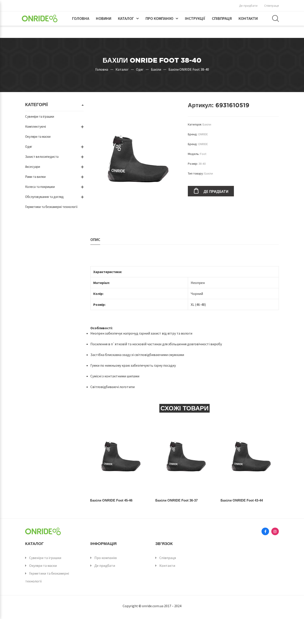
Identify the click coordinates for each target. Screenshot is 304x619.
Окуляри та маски (38, 136)
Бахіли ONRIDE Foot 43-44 (242, 500)
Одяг (140, 69)
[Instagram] (275, 531)
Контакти (248, 18)
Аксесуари (32, 167)
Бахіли (156, 69)
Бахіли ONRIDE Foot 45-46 (111, 500)
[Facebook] (265, 531)
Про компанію (159, 18)
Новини (103, 18)
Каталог (126, 18)
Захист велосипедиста (42, 156)
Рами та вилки (35, 177)
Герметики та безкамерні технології (51, 207)
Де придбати (248, 6)
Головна (80, 18)
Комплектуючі (35, 126)
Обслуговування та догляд (44, 197)
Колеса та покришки (40, 187)
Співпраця (271, 6)
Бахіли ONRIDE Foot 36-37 (176, 500)
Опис (95, 239)
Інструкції (195, 18)
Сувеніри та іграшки (39, 116)
